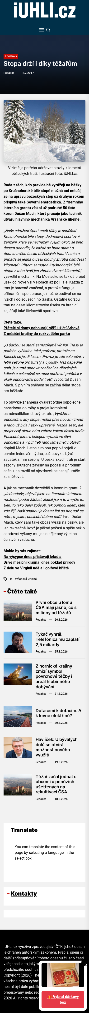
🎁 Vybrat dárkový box (63, 999)
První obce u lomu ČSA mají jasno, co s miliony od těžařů (56, 607)
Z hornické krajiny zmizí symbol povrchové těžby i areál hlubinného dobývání (54, 676)
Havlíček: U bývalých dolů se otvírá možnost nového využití (57, 747)
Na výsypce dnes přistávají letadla (32, 556)
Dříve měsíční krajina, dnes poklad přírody (39, 562)
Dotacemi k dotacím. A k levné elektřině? (58, 713)
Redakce (9, 73)
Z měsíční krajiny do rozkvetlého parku (37, 333)
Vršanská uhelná (26, 579)
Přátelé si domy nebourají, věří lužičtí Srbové (42, 328)
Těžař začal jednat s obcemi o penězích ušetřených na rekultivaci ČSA (56, 784)
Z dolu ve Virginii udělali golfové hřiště (36, 568)
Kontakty (24, 893)
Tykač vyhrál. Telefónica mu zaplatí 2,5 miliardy (58, 639)
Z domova (11, 56)
